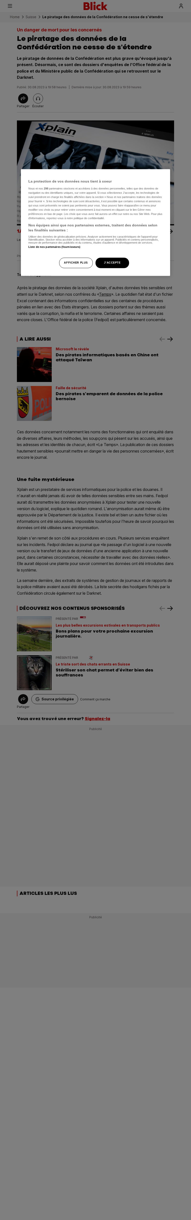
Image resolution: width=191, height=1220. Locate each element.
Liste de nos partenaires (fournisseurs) (54, 247)
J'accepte (112, 262)
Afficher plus (76, 262)
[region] (95, 222)
